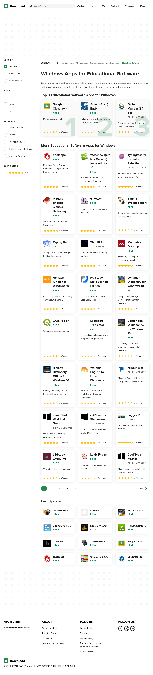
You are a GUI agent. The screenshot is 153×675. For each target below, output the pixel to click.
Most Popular (14, 73)
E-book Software (15, 127)
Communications (97, 63)
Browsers (84, 63)
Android (115, 6)
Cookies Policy (87, 638)
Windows (81, 6)
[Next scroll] (145, 62)
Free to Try (13, 104)
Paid (10, 111)
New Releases (15, 80)
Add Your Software (50, 633)
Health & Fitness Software (20, 149)
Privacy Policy (86, 628)
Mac (94, 6)
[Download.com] (14, 6)
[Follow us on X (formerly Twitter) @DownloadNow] (126, 628)
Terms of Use (86, 633)
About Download (49, 628)
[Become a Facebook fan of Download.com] (120, 628)
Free (10, 97)
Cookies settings (87, 651)
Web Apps (129, 6)
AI (77, 63)
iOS (103, 6)
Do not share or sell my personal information (91, 645)
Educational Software (130, 63)
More (142, 6)
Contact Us (47, 638)
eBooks (11, 134)
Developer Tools (112, 63)
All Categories (68, 63)
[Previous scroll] (57, 62)
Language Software (17, 156)
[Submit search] (31, 6)
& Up (27, 172)
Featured (12, 66)
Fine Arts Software (16, 142)
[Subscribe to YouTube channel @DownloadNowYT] (132, 628)
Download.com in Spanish (54, 643)
